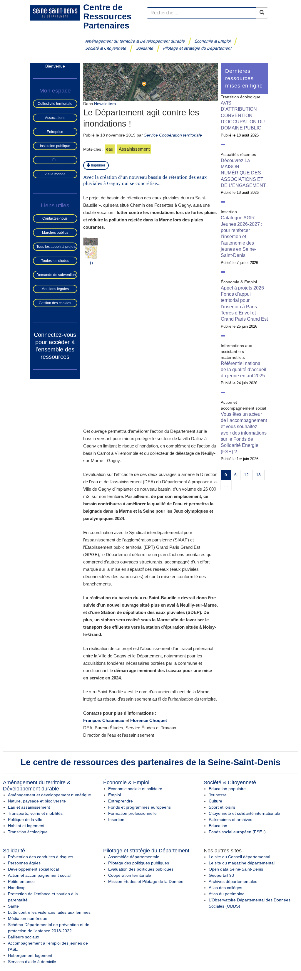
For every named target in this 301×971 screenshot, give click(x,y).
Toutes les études (55, 261)
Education (218, 825)
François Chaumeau (103, 720)
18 (258, 474)
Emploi (114, 794)
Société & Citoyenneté (106, 48)
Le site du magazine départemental (242, 863)
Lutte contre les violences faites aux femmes (49, 912)
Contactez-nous (55, 218)
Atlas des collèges (225, 887)
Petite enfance (21, 881)
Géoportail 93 (221, 875)
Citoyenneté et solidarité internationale (244, 813)
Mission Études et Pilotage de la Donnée (145, 881)
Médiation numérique (27, 918)
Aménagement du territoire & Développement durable (135, 41)
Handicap (17, 887)
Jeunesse (218, 794)
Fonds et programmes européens (139, 807)
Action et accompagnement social (39, 875)
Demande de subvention (56, 275)
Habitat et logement (26, 825)
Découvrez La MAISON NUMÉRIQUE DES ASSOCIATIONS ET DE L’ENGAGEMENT (243, 173)
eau (109, 149)
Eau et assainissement (29, 807)
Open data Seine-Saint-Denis (236, 869)
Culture (215, 801)
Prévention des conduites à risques (40, 856)
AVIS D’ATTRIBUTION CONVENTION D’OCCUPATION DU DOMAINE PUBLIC (243, 115)
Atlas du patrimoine (227, 893)
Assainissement (134, 149)
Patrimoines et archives (230, 819)
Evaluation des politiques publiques (140, 869)
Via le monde (55, 174)
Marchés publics (55, 232)
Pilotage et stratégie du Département (197, 48)
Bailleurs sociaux (23, 937)
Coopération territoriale (129, 875)
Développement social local (33, 869)
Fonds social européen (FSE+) (237, 831)
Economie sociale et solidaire (135, 788)
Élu (55, 160)
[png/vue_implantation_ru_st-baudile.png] (90, 251)
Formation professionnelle (132, 813)
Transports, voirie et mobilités (35, 813)
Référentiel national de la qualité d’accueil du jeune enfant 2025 (243, 369)
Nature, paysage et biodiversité (37, 801)
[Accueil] (55, 12)
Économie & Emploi (212, 41)
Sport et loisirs (222, 807)
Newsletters (105, 103)
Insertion (116, 819)
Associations (55, 118)
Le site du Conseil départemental (239, 856)
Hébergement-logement (30, 955)
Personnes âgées (24, 863)
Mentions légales (55, 289)
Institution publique (55, 146)
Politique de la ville (25, 819)
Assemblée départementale (133, 856)
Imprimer (97, 165)
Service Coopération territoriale (173, 135)
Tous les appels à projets (56, 247)
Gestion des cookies (55, 303)
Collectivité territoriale (55, 104)
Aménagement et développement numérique (49, 794)
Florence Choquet (148, 720)
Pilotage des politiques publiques (138, 863)
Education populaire (227, 788)
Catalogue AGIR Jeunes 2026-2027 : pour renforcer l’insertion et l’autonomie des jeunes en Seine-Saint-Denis (241, 236)
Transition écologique (28, 831)
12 (246, 474)
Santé (13, 906)
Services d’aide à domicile (32, 961)
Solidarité (145, 48)
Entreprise (55, 132)
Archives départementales (233, 881)
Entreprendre (120, 801)
